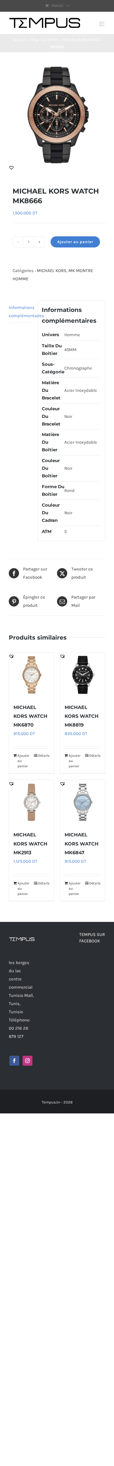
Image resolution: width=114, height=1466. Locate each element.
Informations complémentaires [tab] (21, 311)
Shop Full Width (44, 39)
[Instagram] (27, 1061)
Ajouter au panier (75, 242)
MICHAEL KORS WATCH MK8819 (82, 716)
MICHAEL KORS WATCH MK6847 (82, 843)
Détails (43, 755)
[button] (11, 167)
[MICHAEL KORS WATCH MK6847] (82, 802)
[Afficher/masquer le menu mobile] (102, 24)
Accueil (19, 39)
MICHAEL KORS (51, 270)
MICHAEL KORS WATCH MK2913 (30, 843)
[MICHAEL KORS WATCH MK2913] (31, 802)
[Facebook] (14, 1061)
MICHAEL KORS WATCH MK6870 (30, 716)
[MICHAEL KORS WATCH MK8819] (82, 674)
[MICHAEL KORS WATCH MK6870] (31, 674)
